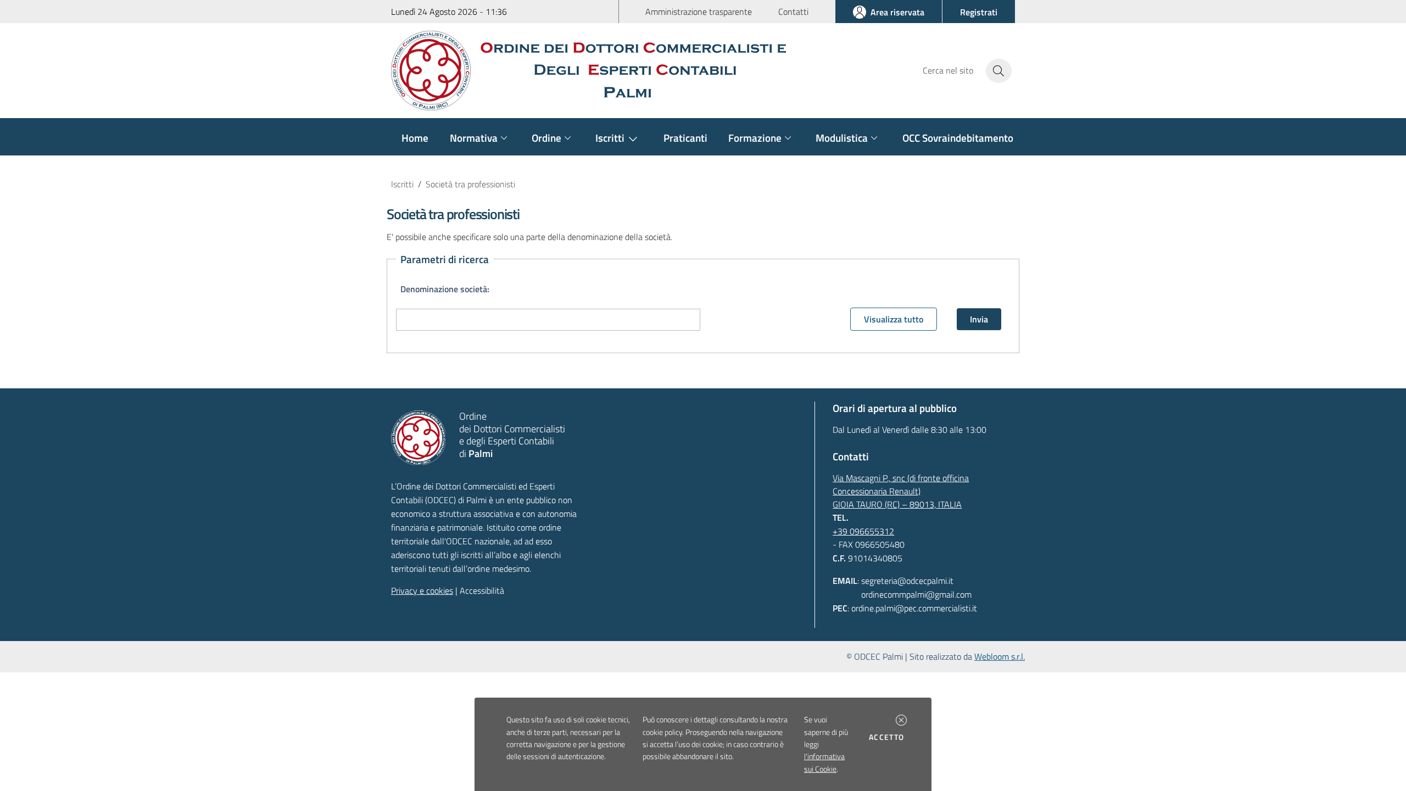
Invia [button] (979, 319)
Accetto (888, 737)
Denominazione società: (444, 289)
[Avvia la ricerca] (999, 71)
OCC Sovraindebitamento (957, 138)
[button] (901, 720)
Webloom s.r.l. (999, 656)
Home (414, 138)
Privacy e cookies (422, 590)
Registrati (978, 12)
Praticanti (685, 138)
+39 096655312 (863, 531)
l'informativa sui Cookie (824, 762)
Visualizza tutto (893, 319)
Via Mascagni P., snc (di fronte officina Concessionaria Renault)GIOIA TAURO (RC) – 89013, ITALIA (901, 491)
